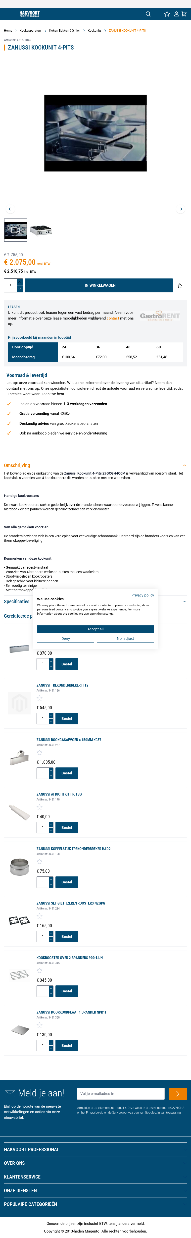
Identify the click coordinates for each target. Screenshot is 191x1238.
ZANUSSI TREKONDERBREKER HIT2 (63, 685)
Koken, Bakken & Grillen (64, 30)
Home (8, 30)
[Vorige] (10, 209)
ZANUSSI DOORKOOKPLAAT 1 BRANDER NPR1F (72, 1012)
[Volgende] (180, 209)
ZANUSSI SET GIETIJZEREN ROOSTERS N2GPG (71, 903)
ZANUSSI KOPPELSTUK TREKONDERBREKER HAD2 (74, 849)
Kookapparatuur (31, 30)
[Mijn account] (176, 14)
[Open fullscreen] (95, 136)
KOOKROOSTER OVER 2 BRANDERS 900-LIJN (70, 958)
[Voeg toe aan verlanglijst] (180, 285)
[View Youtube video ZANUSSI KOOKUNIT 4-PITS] (15, 230)
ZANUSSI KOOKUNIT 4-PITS (127, 30)
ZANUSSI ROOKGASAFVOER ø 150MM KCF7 (69, 740)
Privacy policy (143, 595)
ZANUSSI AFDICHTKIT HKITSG (59, 794)
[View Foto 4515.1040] (41, 230)
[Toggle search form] (148, 14)
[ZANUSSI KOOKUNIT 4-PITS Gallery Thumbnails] (28, 230)
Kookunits (94, 30)
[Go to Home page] (30, 14)
